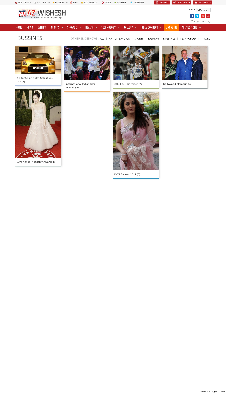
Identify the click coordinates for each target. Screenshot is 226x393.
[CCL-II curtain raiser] (136, 63)
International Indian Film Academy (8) (80, 85)
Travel (205, 38)
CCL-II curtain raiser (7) (128, 84)
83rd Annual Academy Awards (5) (36, 161)
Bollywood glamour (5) (177, 84)
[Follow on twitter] (197, 16)
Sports (139, 38)
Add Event (163, 2)
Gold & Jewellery (91, 2)
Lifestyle (169, 38)
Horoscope (60, 2)
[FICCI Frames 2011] (136, 131)
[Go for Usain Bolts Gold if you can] (38, 60)
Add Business (204, 2)
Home (19, 27)
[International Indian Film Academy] (87, 63)
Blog (75, 2)
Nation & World (119, 38)
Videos (108, 2)
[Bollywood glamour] (184, 63)
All (102, 38)
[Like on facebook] (191, 16)
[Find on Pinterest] (208, 16)
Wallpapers (122, 2)
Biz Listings (23, 2)
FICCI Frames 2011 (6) (127, 174)
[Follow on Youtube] (202, 16)
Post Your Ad (183, 2)
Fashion (153, 38)
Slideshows (138, 2)
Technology (188, 38)
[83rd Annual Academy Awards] (38, 123)
